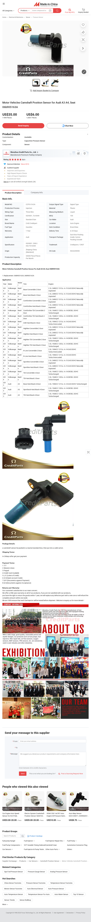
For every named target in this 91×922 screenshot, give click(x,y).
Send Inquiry (23, 126)
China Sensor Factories (12, 883)
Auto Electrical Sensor (35, 889)
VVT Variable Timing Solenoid (34, 845)
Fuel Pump (71, 841)
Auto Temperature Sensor (13, 894)
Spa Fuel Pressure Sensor (13, 871)
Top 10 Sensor (78, 894)
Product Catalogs (35, 836)
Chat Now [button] (69, 126)
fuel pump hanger (8, 841)
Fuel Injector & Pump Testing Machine (37, 849)
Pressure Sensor (38, 17)
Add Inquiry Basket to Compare (46, 90)
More (4, 904)
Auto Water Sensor (61, 894)
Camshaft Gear (51, 845)
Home (4, 17)
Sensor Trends (9, 900)
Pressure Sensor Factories (35, 883)
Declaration (70, 913)
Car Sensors (6, 849)
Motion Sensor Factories (13, 889)
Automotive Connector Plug (77, 845)
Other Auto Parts (52, 849)
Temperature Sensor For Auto (39, 894)
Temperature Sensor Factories (61, 883)
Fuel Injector (28, 841)
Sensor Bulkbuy (25, 900)
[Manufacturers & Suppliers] (45, 4)
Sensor (28, 17)
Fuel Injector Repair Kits (54, 841)
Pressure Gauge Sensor (36, 871)
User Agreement (59, 913)
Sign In (6, 182)
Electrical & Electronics (16, 17)
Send (23, 773)
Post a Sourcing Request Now (70, 773)
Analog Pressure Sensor (59, 871)
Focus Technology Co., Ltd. (30, 913)
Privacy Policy (80, 913)
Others (69, 849)
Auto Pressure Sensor (56, 889)
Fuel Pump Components (11, 845)
